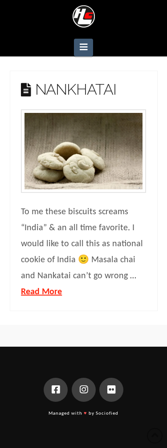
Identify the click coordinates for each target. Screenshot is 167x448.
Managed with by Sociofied (83, 413)
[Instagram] (84, 390)
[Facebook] (56, 390)
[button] (83, 47)
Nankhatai (75, 89)
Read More (41, 292)
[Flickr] (111, 390)
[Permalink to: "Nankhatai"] (83, 151)
